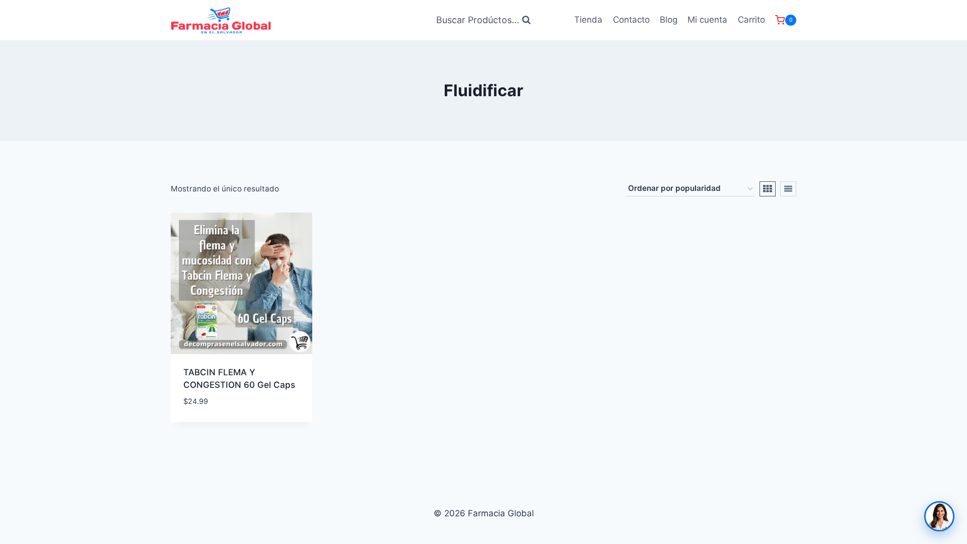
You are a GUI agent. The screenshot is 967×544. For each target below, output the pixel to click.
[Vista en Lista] (788, 188)
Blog (668, 20)
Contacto (631, 20)
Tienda (588, 20)
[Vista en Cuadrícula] (767, 188)
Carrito (751, 20)
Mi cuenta (707, 20)
